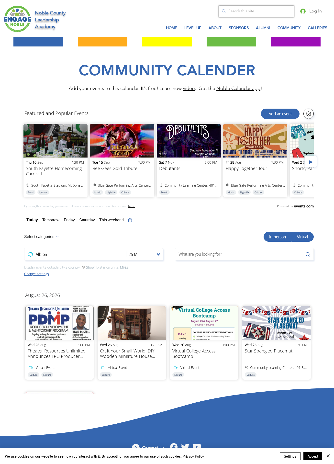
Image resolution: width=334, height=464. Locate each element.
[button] (289, 28)
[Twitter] (185, 447)
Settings (290, 456)
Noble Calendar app (238, 88)
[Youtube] (197, 447)
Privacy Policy (193, 456)
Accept (313, 456)
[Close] (328, 456)
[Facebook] (174, 447)
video (189, 88)
